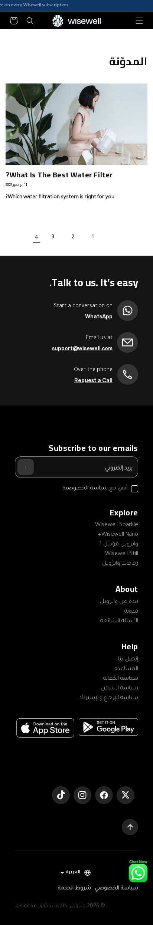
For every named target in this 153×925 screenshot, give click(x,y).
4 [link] (36, 237)
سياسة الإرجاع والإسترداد (108, 698)
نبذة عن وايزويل (119, 602)
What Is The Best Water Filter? (59, 175)
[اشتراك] (25, 467)
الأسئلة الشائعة (119, 621)
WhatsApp (99, 316)
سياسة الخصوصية (85, 489)
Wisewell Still (121, 554)
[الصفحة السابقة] (113, 237)
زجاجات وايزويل (120, 564)
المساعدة (126, 669)
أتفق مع (95, 489)
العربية (73, 872)
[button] (139, 21)
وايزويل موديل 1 (119, 544)
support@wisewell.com (82, 348)
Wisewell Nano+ (118, 535)
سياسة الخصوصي (116, 889)
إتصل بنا (128, 659)
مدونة (131, 612)
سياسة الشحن (119, 688)
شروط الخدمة (74, 889)
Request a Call (93, 380)
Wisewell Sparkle (116, 525)
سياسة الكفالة (120, 679)
